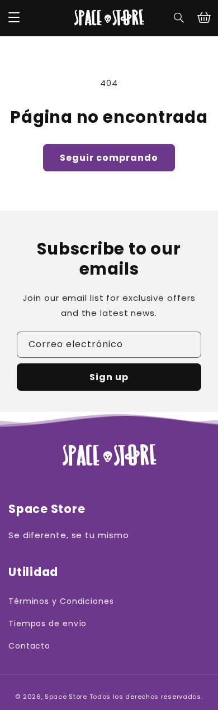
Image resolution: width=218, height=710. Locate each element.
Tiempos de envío (47, 623)
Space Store (66, 696)
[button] (179, 18)
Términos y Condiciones (61, 601)
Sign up (109, 377)
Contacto (29, 645)
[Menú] (14, 18)
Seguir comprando (109, 157)
